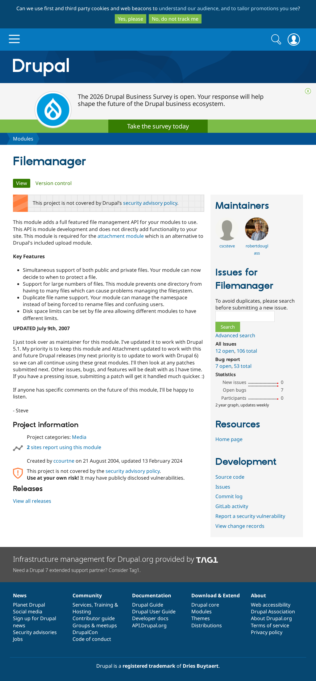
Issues (222, 486)
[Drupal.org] (96, 67)
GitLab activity (231, 506)
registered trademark (149, 665)
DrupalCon (85, 632)
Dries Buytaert (200, 665)
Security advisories (35, 632)
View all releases (32, 501)
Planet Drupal (29, 604)
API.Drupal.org (149, 625)
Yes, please (130, 18)
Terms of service (270, 625)
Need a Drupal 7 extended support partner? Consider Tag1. (77, 570)
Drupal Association (273, 611)
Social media (27, 611)
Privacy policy (266, 632)
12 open (224, 350)
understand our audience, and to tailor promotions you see (228, 8)
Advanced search (235, 335)
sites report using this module (64, 447)
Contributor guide (94, 618)
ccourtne (63, 460)
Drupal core (205, 604)
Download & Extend (215, 595)
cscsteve (227, 246)
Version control (53, 183)
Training (103, 604)
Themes (200, 618)
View (23, 183)
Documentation (151, 595)
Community (87, 595)
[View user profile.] (227, 238)
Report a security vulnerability (250, 516)
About (258, 595)
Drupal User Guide (154, 611)
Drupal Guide (147, 604)
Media (79, 437)
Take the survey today (158, 126)
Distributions (206, 625)
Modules (23, 138)
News (20, 595)
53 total (243, 366)
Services (82, 604)
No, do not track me (175, 18)
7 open (223, 366)
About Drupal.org (271, 618)
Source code (229, 476)
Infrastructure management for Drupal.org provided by (104, 559)
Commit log (229, 496)
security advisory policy (150, 203)
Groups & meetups (95, 625)
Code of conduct (92, 639)
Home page (229, 439)
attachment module (121, 236)
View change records (239, 526)
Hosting (82, 611)
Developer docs (150, 618)
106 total (247, 350)
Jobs (18, 639)
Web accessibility (270, 604)
